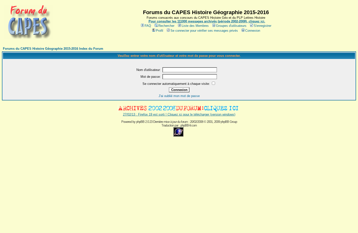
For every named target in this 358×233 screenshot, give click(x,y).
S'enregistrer (262, 26)
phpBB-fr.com (188, 125)
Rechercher (166, 26)
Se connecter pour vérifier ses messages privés (204, 30)
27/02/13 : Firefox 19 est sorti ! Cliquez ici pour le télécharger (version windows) (179, 114)
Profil (159, 30)
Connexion (252, 30)
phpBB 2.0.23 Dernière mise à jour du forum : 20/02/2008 (169, 122)
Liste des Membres (195, 26)
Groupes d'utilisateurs (231, 26)
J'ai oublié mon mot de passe (179, 96)
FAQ (148, 26)
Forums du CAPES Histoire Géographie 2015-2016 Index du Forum (53, 48)
